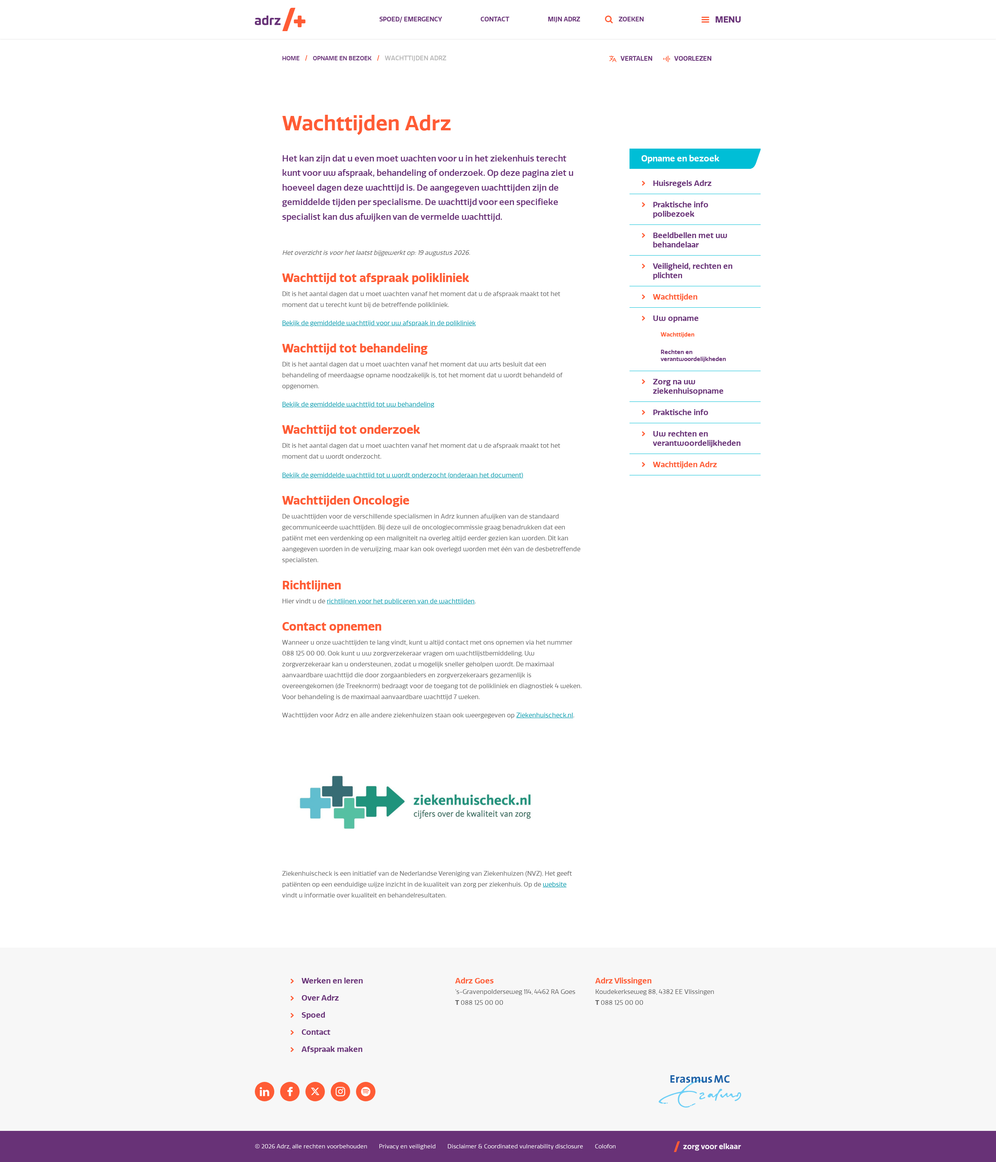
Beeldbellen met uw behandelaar (690, 240)
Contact (494, 19)
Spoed (313, 1015)
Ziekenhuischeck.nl (544, 715)
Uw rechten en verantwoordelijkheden (697, 438)
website (554, 884)
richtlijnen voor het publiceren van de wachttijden (401, 601)
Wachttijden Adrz (685, 464)
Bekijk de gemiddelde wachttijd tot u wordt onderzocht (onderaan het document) (402, 475)
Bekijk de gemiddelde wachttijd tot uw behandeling (358, 404)
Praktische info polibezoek (680, 209)
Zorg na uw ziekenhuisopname (688, 386)
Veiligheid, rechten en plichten (693, 270)
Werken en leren (332, 980)
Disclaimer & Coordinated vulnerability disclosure (515, 1146)
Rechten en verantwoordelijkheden (693, 356)
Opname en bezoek (342, 58)
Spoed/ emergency (410, 19)
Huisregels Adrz (682, 183)
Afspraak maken (332, 1049)
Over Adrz (320, 998)
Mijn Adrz (564, 19)
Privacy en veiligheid (407, 1146)
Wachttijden (675, 296)
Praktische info (680, 412)
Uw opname (676, 318)
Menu (728, 19)
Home (291, 58)
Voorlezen (693, 58)
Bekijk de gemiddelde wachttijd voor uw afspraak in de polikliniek (379, 323)
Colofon (605, 1146)
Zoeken (631, 19)
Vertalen (632, 60)
